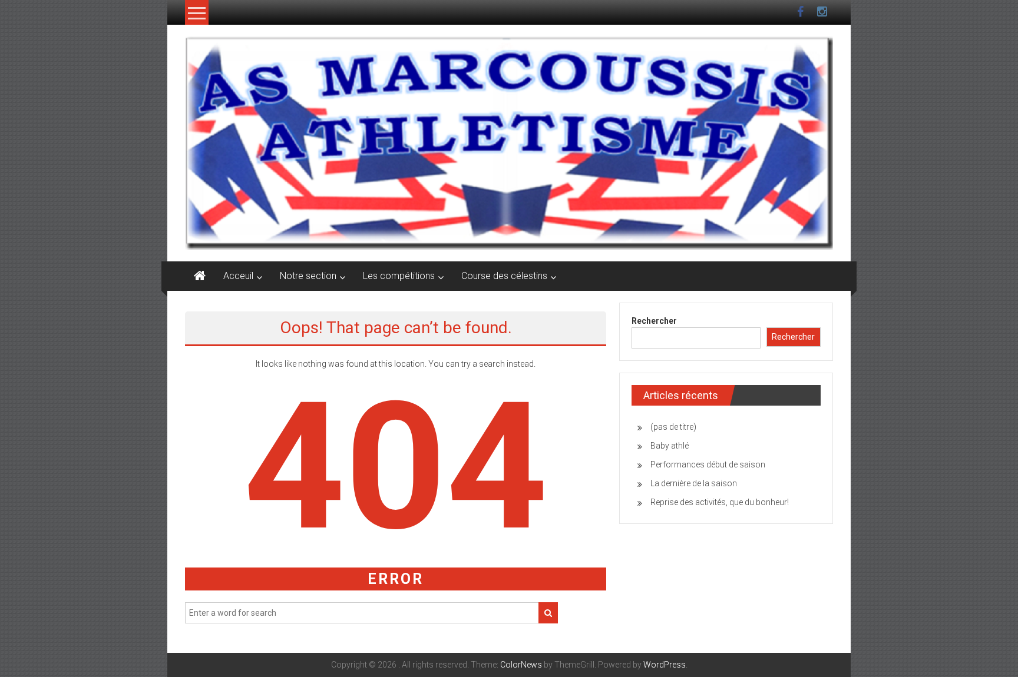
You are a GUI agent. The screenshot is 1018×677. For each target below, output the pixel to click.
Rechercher (654, 321)
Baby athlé (669, 445)
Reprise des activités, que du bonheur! (719, 502)
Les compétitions (399, 275)
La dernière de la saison (693, 483)
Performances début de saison (707, 464)
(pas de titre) (673, 427)
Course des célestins (504, 275)
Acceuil (238, 275)
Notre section (308, 275)
